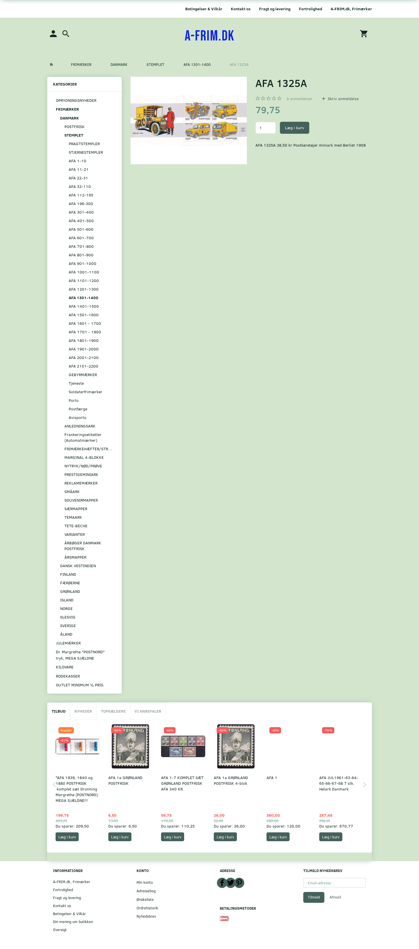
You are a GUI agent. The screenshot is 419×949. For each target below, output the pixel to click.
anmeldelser (299, 98)
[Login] (53, 33)
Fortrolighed (310, 8)
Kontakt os (241, 8)
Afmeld (335, 897)
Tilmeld (314, 897)
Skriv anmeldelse (343, 98)
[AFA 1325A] (189, 120)
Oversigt (60, 929)
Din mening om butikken (73, 921)
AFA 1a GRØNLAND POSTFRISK (125, 780)
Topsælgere (113, 711)
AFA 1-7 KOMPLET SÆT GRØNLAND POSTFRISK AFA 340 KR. (182, 783)
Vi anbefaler (148, 711)
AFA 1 (272, 777)
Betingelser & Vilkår (203, 8)
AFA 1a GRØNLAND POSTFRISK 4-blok (231, 780)
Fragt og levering (274, 8)
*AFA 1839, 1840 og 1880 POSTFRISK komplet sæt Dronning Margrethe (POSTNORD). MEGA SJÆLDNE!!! (77, 789)
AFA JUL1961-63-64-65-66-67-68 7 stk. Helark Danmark (338, 783)
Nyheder (83, 711)
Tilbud (59, 711)
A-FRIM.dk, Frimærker (351, 8)
